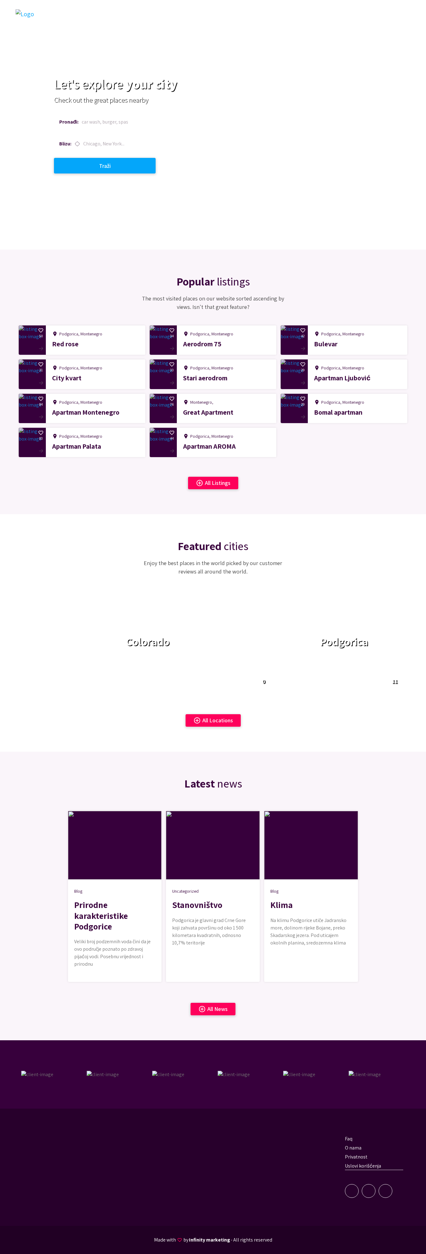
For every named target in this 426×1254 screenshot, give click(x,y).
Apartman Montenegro (85, 412)
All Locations (213, 720)
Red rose (65, 343)
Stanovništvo (197, 904)
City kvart (66, 377)
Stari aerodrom (205, 377)
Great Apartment (208, 412)
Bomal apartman (338, 412)
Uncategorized (185, 891)
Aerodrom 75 (202, 343)
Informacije (302, 13)
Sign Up (392, 13)
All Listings (213, 483)
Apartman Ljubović (342, 377)
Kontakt (364, 13)
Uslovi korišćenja (363, 1166)
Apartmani (269, 13)
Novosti (337, 13)
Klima (281, 904)
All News (213, 1009)
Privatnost (356, 1157)
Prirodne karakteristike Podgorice (101, 915)
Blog (78, 891)
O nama (353, 1147)
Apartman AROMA (209, 446)
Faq (348, 1138)
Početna (239, 13)
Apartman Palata (76, 446)
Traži (105, 165)
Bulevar (325, 343)
